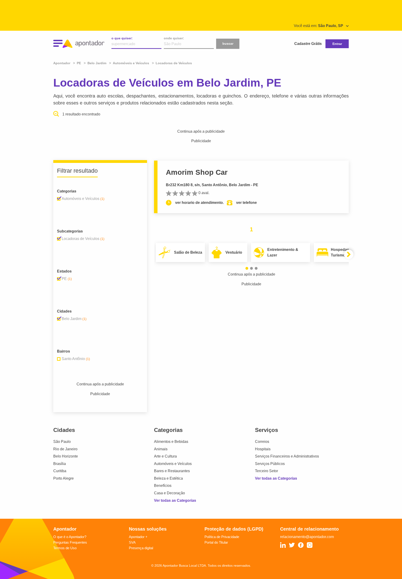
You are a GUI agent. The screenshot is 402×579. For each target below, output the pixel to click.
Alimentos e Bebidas (171, 442)
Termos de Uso (65, 548)
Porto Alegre (63, 478)
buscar (227, 43)
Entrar (337, 44)
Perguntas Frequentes (70, 542)
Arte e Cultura (165, 456)
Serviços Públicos (270, 464)
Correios (262, 442)
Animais (161, 449)
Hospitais (263, 449)
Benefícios (162, 486)
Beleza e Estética (168, 478)
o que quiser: (122, 38)
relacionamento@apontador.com (307, 537)
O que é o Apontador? (69, 537)
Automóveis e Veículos (173, 464)
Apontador (62, 63)
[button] (246, 268)
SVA (132, 542)
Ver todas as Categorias (175, 500)
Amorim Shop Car (197, 172)
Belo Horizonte (65, 456)
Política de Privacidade (221, 537)
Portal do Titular (216, 542)
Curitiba (59, 471)
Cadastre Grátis (308, 44)
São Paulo (62, 442)
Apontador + (138, 537)
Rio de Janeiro (65, 449)
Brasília (59, 464)
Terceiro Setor (266, 471)
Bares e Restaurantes (172, 471)
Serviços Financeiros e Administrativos (287, 456)
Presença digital (141, 548)
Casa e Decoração (169, 493)
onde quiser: (174, 38)
